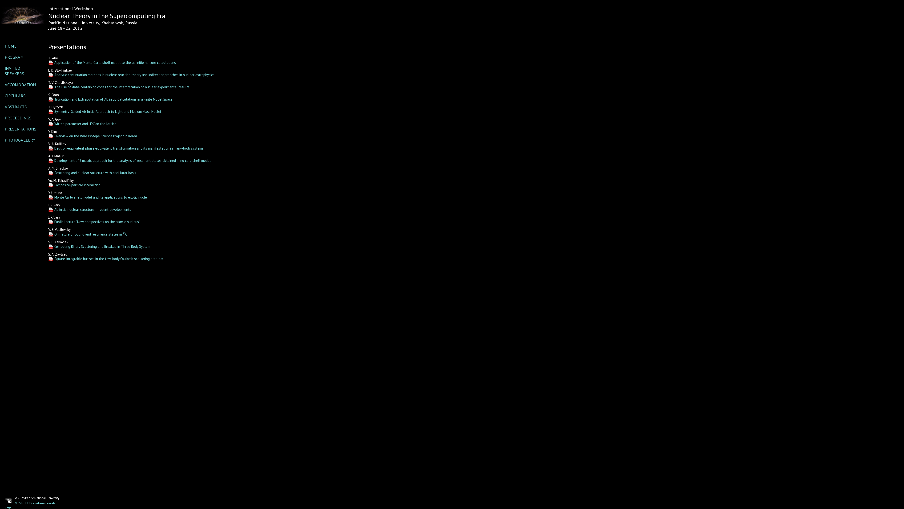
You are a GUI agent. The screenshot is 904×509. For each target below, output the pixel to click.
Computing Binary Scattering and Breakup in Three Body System (102, 246)
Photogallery (20, 140)
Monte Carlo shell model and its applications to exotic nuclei (101, 197)
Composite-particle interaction (77, 185)
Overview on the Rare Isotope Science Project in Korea (95, 136)
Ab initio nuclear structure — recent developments (92, 209)
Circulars (15, 95)
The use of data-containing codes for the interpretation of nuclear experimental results (122, 87)
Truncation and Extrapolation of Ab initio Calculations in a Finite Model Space (113, 99)
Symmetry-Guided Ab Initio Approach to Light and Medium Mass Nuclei (107, 111)
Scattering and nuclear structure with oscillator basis (95, 173)
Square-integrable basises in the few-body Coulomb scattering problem (108, 259)
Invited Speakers (14, 70)
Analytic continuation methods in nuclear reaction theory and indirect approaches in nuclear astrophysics (134, 75)
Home (10, 46)
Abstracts (16, 107)
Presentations (20, 129)
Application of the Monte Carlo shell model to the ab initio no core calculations (115, 62)
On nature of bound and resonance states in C (90, 234)
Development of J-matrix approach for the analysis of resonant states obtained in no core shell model (132, 160)
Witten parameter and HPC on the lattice (85, 124)
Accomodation (20, 84)
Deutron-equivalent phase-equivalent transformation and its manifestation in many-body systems (129, 148)
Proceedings (18, 118)
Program (14, 57)
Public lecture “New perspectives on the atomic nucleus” (97, 222)
